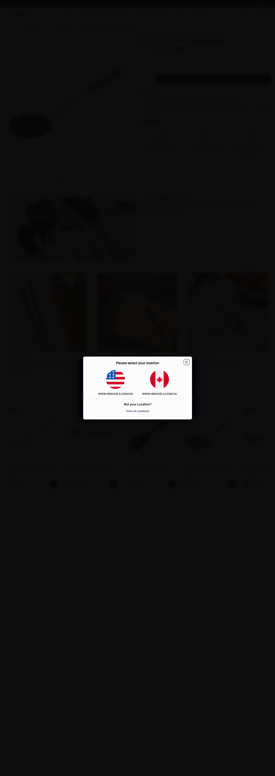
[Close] (186, 362)
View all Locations (137, 411)
